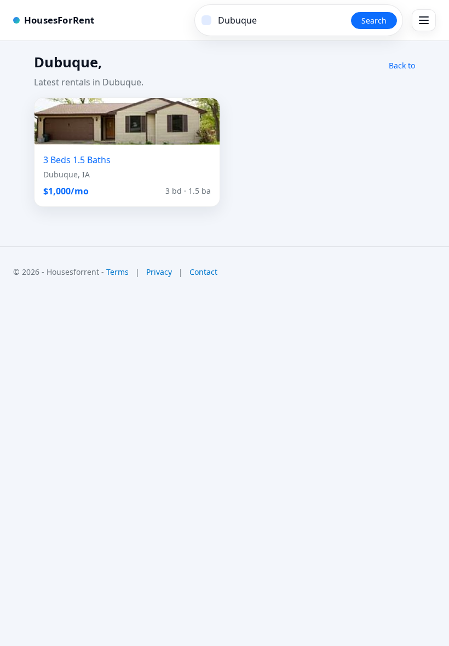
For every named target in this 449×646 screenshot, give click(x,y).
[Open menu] (424, 20)
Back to (402, 65)
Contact (203, 272)
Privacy (159, 272)
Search (374, 20)
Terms (117, 272)
